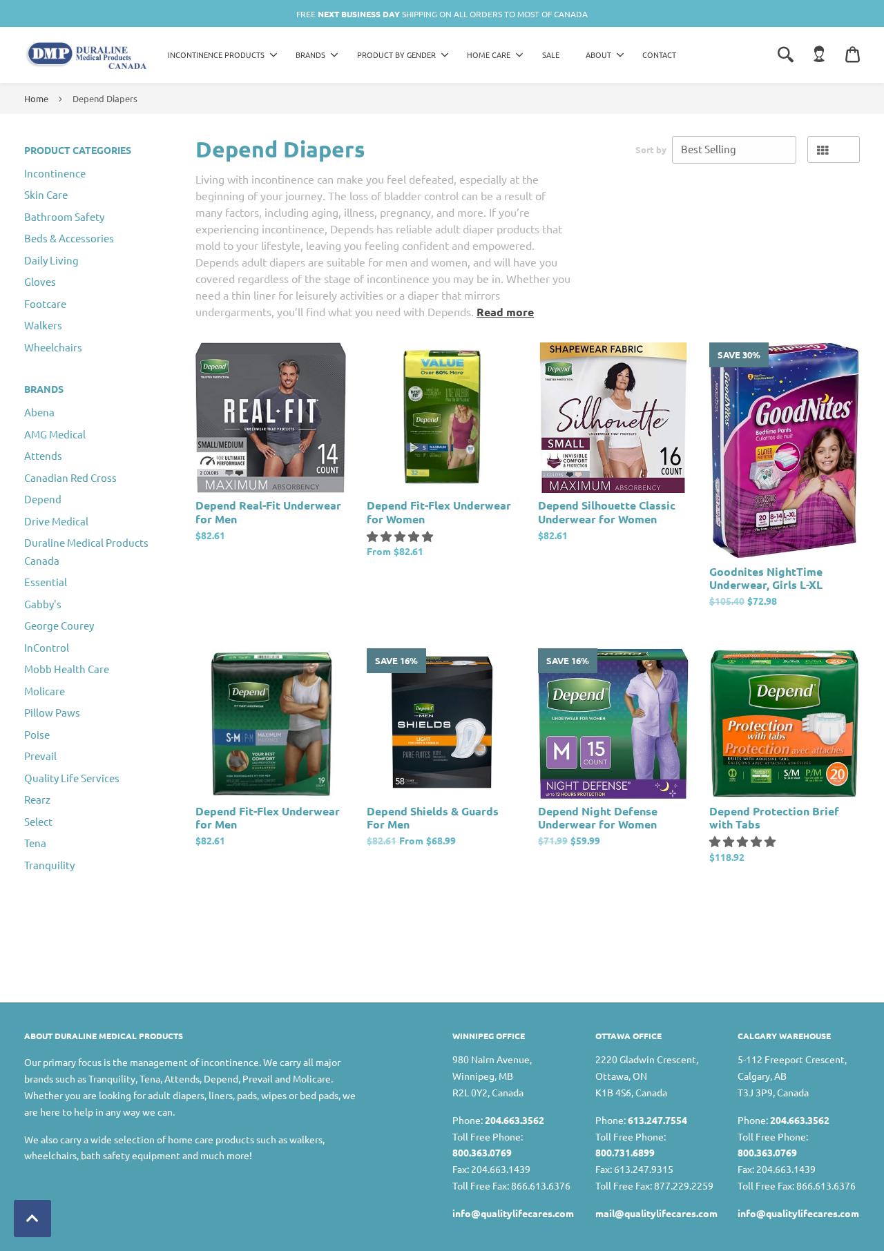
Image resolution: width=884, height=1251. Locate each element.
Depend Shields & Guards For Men (433, 817)
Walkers (43, 324)
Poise (37, 734)
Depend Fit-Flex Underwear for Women (439, 511)
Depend (42, 498)
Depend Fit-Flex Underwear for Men (267, 817)
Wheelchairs (53, 346)
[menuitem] (219, 54)
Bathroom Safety (64, 216)
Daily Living (51, 259)
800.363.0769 (482, 1152)
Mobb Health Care (66, 668)
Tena (35, 842)
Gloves (40, 281)
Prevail (40, 755)
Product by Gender (396, 54)
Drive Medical (56, 520)
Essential (45, 581)
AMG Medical (55, 433)
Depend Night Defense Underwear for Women (597, 817)
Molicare (44, 690)
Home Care (488, 54)
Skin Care (46, 194)
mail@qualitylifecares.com (656, 1213)
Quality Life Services (71, 777)
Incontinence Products (216, 54)
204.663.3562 (514, 1120)
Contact (659, 54)
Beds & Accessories (69, 237)
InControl (46, 647)
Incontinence (55, 173)
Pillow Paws (52, 712)
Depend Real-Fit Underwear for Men (268, 511)
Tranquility (49, 864)
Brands (310, 54)
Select (38, 821)
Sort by (650, 149)
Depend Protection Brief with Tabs (774, 817)
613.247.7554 (657, 1120)
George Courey (59, 625)
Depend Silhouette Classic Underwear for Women (606, 511)
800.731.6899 (625, 1152)
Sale (550, 54)
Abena (39, 411)
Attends (43, 455)
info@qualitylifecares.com (513, 1213)
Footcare (45, 303)
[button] (401, 536)
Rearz (37, 799)
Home (36, 98)
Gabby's (42, 603)
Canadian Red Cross (70, 477)
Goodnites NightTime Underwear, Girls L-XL (766, 578)
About (598, 54)
